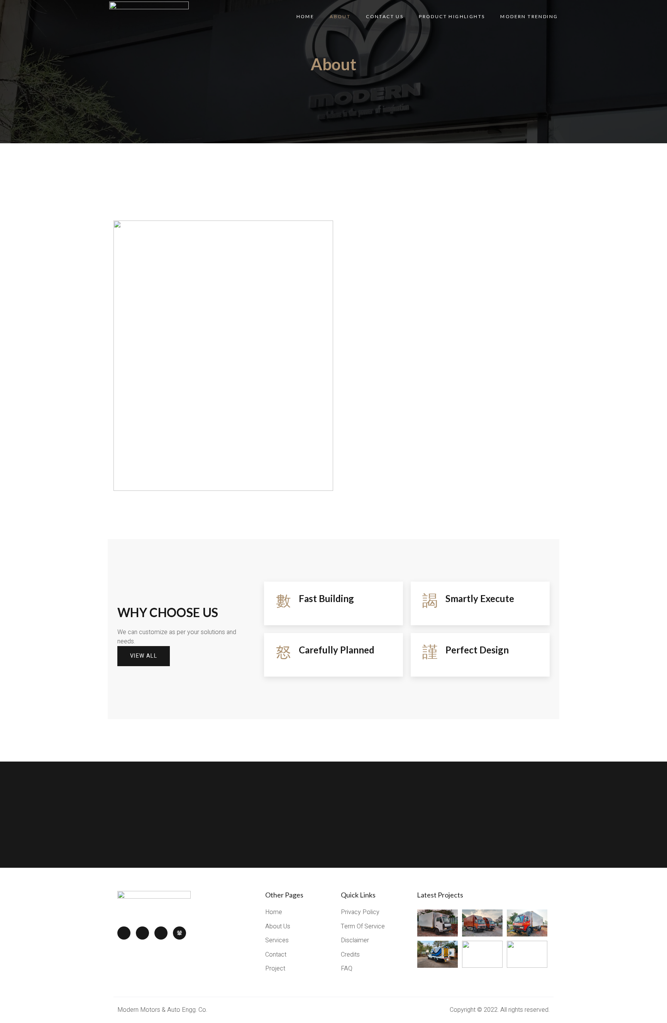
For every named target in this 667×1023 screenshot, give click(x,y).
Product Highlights (452, 16)
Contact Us (384, 16)
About (340, 16)
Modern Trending (529, 16)
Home (305, 16)
